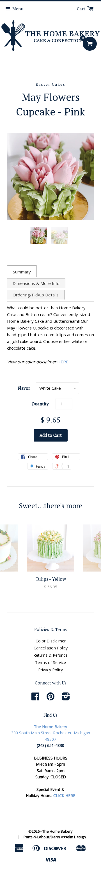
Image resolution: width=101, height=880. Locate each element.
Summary (22, 272)
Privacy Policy (50, 669)
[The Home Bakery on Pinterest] (50, 698)
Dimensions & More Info (36, 283)
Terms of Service (50, 662)
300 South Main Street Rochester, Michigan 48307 (50, 733)
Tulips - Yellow (50, 579)
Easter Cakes (50, 84)
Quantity (40, 404)
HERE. (63, 361)
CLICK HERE (64, 795)
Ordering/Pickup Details (36, 295)
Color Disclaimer (51, 641)
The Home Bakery (57, 831)
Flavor (24, 388)
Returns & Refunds (50, 655)
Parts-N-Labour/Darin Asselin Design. (55, 836)
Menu (17, 8)
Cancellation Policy (51, 648)
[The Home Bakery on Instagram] (65, 698)
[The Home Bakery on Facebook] (35, 698)
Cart (81, 8)
